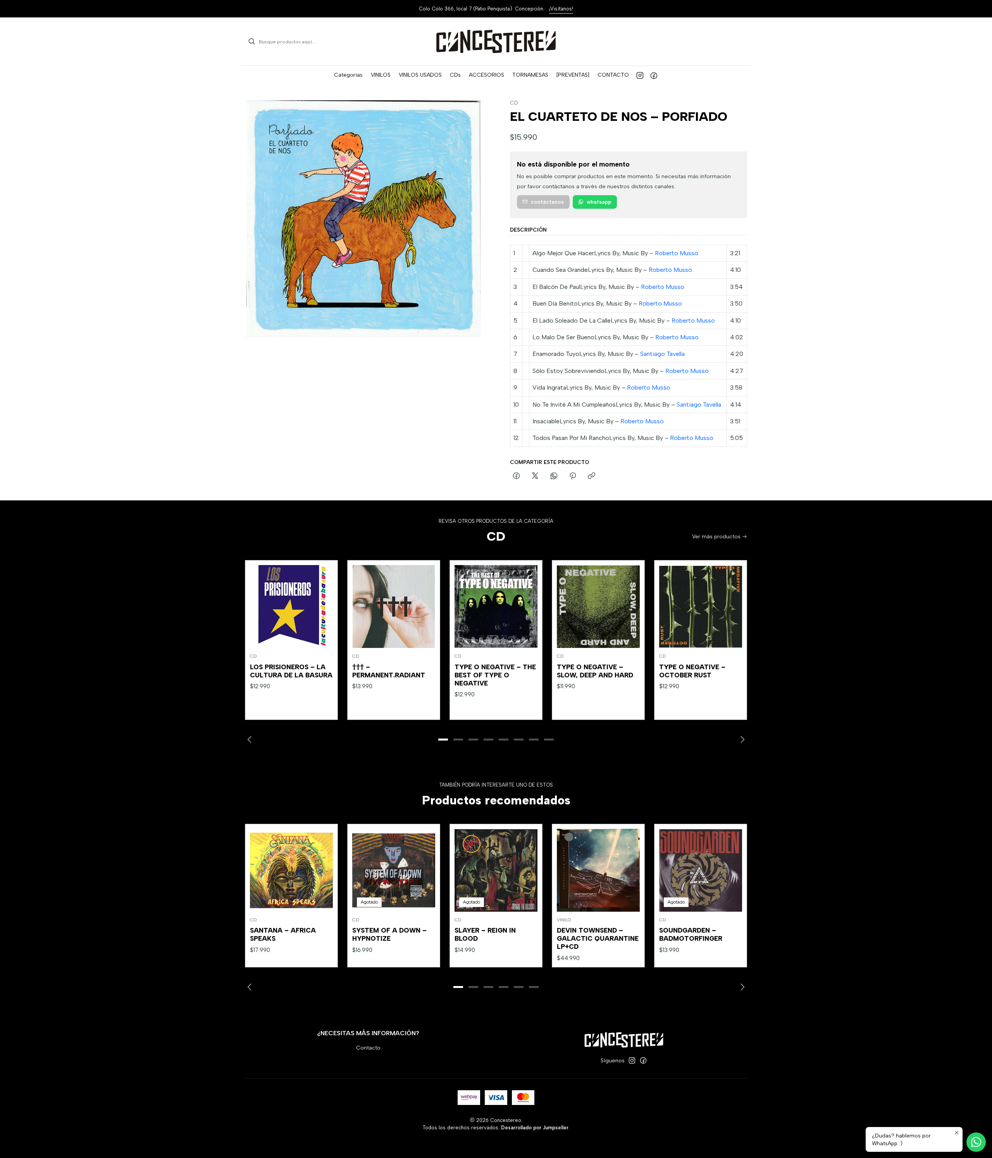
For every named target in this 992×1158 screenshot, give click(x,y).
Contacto (368, 1048)
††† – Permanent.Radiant (388, 671)
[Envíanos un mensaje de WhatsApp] (976, 1142)
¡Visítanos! (561, 9)
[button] (348, 75)
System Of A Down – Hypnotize (389, 934)
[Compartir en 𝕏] (535, 476)
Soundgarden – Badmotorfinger (690, 934)
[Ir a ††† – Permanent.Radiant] (393, 606)
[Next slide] (741, 739)
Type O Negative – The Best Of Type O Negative (495, 675)
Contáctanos (547, 202)
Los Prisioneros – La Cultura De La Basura (291, 671)
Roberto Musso (676, 253)
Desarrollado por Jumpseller (534, 1128)
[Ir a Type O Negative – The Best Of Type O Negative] (496, 606)
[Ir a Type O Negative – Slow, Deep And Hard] (598, 606)
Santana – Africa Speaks (283, 934)
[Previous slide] (251, 739)
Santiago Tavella (662, 353)
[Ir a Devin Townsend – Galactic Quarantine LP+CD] (598, 870)
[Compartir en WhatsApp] (554, 476)
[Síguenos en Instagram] (640, 75)
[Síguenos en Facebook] (654, 75)
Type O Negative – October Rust (692, 671)
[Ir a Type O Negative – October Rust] (700, 606)
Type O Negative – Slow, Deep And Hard (595, 671)
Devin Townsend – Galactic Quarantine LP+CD (598, 938)
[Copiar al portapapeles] (591, 476)
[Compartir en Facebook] (516, 476)
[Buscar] (251, 41)
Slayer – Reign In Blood (485, 934)
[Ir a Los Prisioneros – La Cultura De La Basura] (291, 606)
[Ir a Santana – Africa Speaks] (291, 870)
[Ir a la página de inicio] (495, 41)
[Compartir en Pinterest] (572, 476)
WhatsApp (599, 202)
